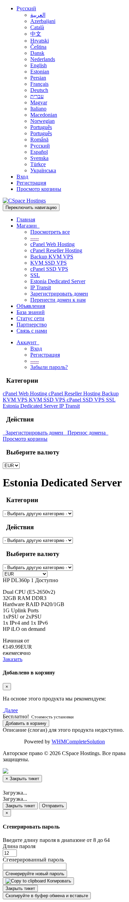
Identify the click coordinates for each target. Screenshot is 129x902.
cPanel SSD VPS (49, 269)
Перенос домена (86, 433)
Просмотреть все (50, 232)
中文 (35, 34)
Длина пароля (19, 846)
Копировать (58, 880)
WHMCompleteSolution (78, 741)
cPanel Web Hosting (52, 244)
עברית (37, 96)
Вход (22, 177)
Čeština (38, 47)
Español (39, 152)
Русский (26, 8)
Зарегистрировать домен (59, 294)
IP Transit (40, 287)
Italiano (38, 109)
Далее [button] (11, 710)
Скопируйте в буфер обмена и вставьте (47, 895)
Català (37, 27)
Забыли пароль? (49, 367)
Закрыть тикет (20, 805)
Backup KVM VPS (51, 256)
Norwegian (42, 121)
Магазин (28, 226)
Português (41, 127)
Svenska (39, 158)
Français (39, 84)
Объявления (31, 306)
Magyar (38, 102)
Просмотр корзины (39, 189)
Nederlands (42, 59)
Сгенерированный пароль (33, 860)
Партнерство (32, 324)
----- (34, 238)
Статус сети (30, 318)
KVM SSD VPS (48, 263)
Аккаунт (28, 342)
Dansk (37, 53)
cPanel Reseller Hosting (56, 250)
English (38, 65)
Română (39, 139)
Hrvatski (39, 41)
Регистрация (31, 183)
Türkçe (38, 164)
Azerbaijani (42, 21)
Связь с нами (32, 331)
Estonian (39, 71)
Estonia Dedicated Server (57, 281)
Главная (26, 219)
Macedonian (43, 115)
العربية (37, 15)
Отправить (53, 805)
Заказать (12, 659)
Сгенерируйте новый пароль (35, 873)
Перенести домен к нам (58, 300)
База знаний (31, 312)
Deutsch (39, 90)
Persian (38, 78)
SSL (35, 275)
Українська (43, 170)
